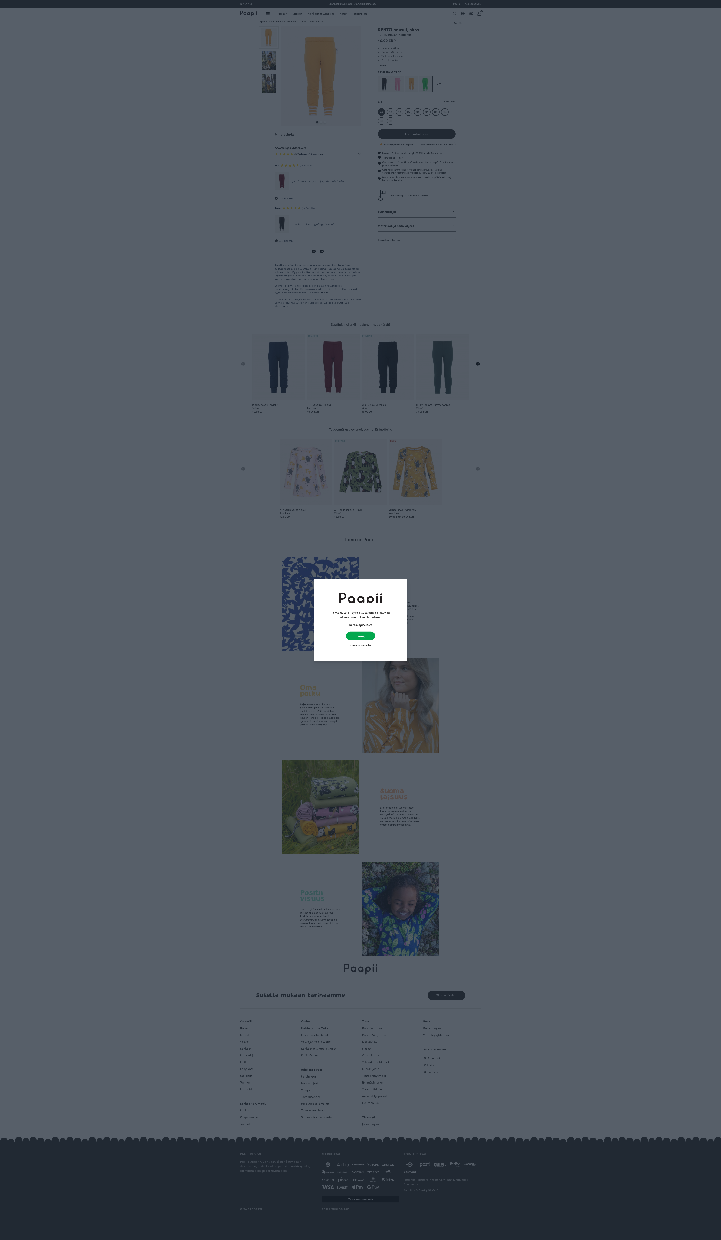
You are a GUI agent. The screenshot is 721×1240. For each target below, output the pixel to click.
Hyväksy (360, 635)
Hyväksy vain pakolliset (360, 644)
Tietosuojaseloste (360, 625)
